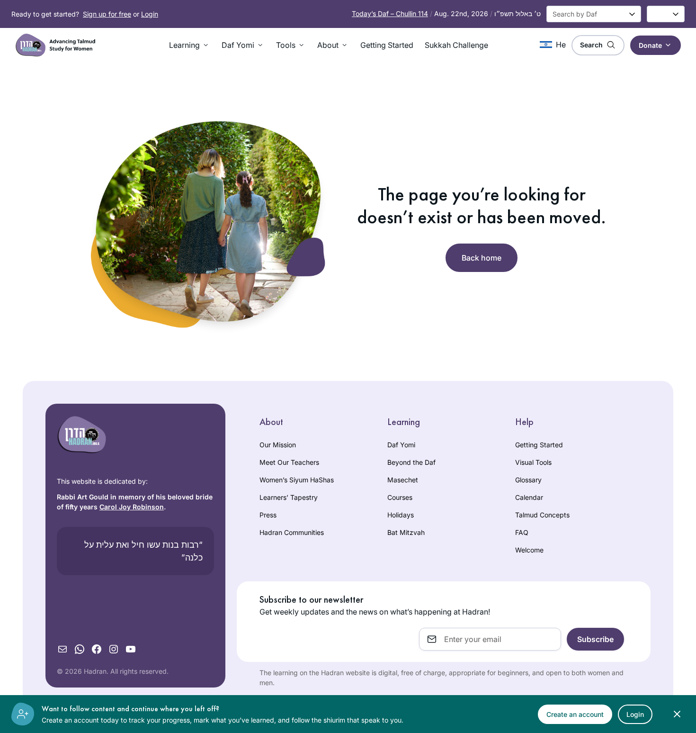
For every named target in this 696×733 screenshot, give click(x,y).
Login (149, 14)
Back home (481, 257)
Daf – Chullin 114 (390, 13)
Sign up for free (107, 14)
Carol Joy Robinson (131, 507)
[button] (189, 45)
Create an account (575, 714)
